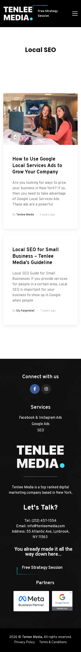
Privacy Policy (24, 642)
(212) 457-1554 (44, 521)
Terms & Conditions (53, 642)
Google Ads (41, 424)
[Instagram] (46, 389)
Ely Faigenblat (25, 311)
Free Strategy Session (48, 13)
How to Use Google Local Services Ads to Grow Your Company (37, 165)
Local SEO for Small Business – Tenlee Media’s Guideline (35, 256)
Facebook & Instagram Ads (40, 418)
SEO (40, 430)
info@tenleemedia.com (46, 526)
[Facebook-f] (35, 389)
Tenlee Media (25, 215)
